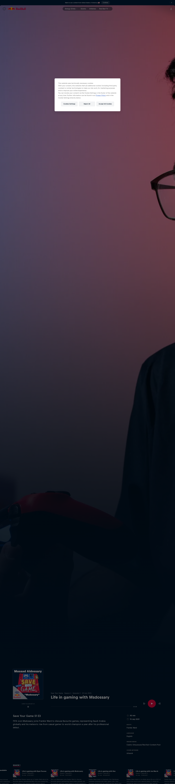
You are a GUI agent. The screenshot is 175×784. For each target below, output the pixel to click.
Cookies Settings (69, 104)
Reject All (87, 104)
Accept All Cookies (105, 104)
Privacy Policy (101, 95)
